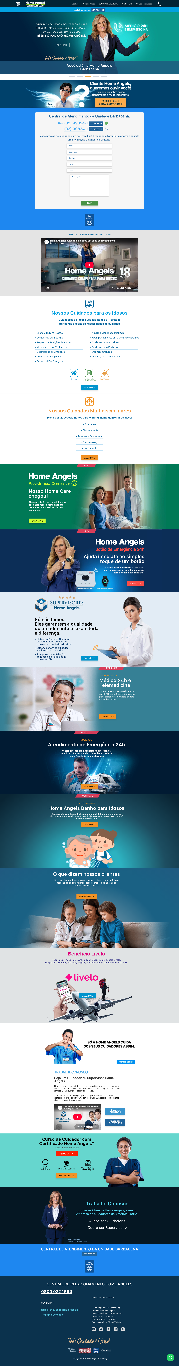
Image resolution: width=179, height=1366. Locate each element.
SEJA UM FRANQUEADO (108, 4)
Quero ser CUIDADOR (115, 1111)
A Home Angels (89, 4)
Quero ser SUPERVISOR (115, 1122)
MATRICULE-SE (66, 1175)
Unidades (75, 4)
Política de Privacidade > (103, 1297)
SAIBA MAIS (89, 387)
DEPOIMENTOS (86, 896)
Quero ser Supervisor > (107, 1227)
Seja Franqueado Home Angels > (60, 1309)
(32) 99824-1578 (79, 123)
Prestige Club (127, 4)
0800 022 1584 (56, 1291)
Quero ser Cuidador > (107, 1221)
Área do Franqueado (144, 4)
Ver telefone (98, 10)
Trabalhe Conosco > (53, 1314)
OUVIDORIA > (47, 1303)
